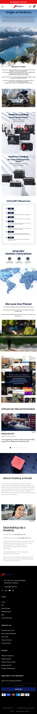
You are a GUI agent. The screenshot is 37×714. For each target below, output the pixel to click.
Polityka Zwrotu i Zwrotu (8, 662)
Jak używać (4, 636)
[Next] (33, 431)
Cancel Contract (6, 643)
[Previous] (3, 431)
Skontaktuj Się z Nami (7, 630)
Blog (2, 614)
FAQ (2, 605)
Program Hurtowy (6, 640)
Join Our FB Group (6, 618)
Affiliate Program (6, 611)
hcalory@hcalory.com (19, 534)
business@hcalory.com (24, 538)
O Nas (3, 602)
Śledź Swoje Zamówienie (8, 633)
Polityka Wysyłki (6, 659)
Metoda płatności (6, 665)
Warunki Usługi (5, 608)
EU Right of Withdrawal (8, 668)
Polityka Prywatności (7, 655)
